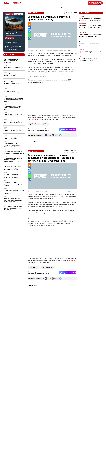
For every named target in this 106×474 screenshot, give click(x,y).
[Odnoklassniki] (29, 24)
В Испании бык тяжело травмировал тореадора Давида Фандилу (13, 184)
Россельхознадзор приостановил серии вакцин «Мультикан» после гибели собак (14, 192)
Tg (63, 135)
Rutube (56, 135)
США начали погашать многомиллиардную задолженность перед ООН (12, 91)
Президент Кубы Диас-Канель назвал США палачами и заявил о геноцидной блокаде (14, 200)
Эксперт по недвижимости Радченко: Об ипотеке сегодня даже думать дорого (13, 48)
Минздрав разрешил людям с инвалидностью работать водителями (12, 60)
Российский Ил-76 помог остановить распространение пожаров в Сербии (12, 145)
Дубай (45, 124)
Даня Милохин (34, 124)
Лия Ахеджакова (48, 267)
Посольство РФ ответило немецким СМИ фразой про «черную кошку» (12, 83)
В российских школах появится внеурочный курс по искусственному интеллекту (13, 159)
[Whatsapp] (29, 35)
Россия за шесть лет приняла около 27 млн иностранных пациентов (12, 107)
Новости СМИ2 (32, 142)
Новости (11, 38)
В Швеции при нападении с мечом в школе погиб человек (14, 137)
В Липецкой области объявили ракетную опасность (13, 115)
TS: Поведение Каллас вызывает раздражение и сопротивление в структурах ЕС (13, 208)
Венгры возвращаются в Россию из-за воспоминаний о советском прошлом (14, 99)
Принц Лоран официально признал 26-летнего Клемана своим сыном (14, 68)
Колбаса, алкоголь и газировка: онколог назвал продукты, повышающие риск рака (13, 168)
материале (32, 119)
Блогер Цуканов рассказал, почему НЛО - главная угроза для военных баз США (13, 42)
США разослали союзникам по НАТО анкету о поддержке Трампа (14, 152)
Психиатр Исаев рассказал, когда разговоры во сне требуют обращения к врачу (90, 43)
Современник (34, 267)
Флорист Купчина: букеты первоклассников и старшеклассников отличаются (13, 75)
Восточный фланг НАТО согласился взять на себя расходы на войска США (11, 176)
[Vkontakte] (29, 27)
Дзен (49, 135)
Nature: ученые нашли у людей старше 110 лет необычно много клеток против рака (13, 130)
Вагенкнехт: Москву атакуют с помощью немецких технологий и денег (13, 122)
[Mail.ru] (29, 38)
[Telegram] (29, 31)
